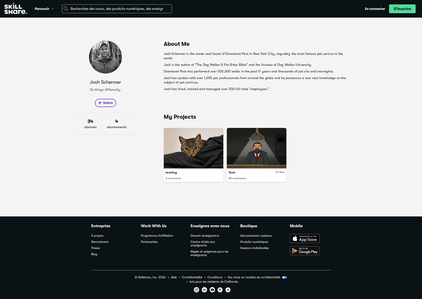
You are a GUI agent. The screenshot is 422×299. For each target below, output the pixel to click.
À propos (97, 235)
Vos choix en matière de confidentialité (254, 277)
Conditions (214, 277)
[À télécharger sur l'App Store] (310, 239)
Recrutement (100, 242)
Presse (95, 248)
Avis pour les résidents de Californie (213, 281)
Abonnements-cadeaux (256, 235)
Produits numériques (254, 242)
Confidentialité (192, 277)
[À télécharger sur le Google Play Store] (310, 251)
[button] (52, 8)
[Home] (15, 9)
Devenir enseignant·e (205, 235)
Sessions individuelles (254, 248)
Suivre (108, 103)
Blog (94, 254)
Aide (174, 277)
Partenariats (149, 242)
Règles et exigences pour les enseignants (209, 253)
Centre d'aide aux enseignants (203, 243)
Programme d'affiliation (157, 235)
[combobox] (117, 8)
